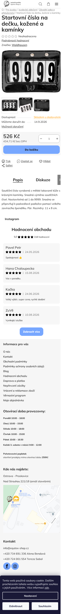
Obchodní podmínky (15, 361)
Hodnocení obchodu (31, 229)
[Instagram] (15, 566)
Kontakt (8, 356)
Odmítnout (15, 606)
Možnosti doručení (12, 126)
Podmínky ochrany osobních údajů (23, 366)
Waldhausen (19, 45)
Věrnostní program (14, 395)
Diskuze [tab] (43, 179)
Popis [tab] (18, 179)
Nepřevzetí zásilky (14, 385)
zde (47, 587)
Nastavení (30, 595)
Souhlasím (44, 606)
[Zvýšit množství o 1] (57, 139)
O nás (6, 351)
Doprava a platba (14, 380)
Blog (6, 371)
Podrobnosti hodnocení (15, 40)
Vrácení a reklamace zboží (19, 390)
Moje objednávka (13, 400)
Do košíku (31, 149)
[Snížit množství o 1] (41, 139)
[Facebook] (7, 566)
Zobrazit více (31, 331)
